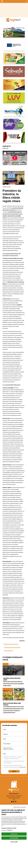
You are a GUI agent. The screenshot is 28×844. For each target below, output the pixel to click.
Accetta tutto (14, 834)
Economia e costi (7, 689)
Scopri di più (5, 148)
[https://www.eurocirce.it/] (14, 33)
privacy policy (23, 767)
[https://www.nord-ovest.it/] (14, 112)
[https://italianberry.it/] (14, 125)
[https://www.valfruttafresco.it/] (14, 59)
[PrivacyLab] (9, 830)
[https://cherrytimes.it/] (14, 138)
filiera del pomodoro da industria (11, 644)
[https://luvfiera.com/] (14, 99)
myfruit (5, 664)
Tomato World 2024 (8, 650)
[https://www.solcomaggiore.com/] (14, 46)
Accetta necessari (14, 838)
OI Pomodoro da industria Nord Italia (12, 647)
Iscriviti (14, 771)
